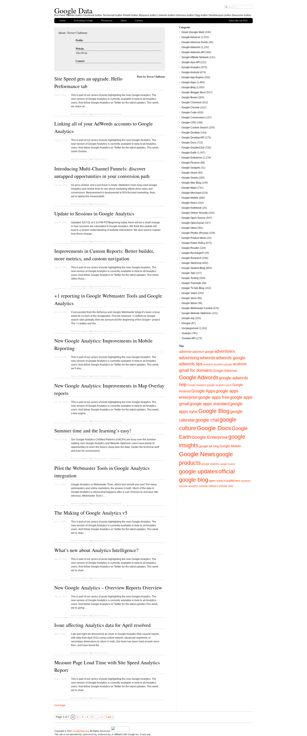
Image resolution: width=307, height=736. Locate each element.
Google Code (189, 112)
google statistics (211, 464)
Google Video (189, 293)
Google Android (190, 72)
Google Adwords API (193, 52)
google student (227, 464)
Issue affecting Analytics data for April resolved (102, 625)
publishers (233, 480)
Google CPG (188, 122)
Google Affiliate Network (195, 57)
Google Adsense (190, 37)
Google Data (73, 10)
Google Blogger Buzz (193, 92)
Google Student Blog (193, 268)
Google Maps (189, 187)
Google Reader (190, 248)
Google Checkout (191, 102)
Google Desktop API (192, 137)
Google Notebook (191, 207)
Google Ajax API (190, 62)
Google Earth (189, 152)
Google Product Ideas (193, 237)
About (124, 20)
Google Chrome (190, 107)
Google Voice (189, 298)
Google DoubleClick (192, 147)
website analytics (188, 486)
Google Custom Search (194, 127)
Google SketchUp (191, 263)
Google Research (191, 258)
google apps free (213, 397)
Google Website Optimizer (196, 313)
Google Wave (189, 303)
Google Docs (188, 142)
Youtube (186, 333)
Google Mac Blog (191, 182)
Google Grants (189, 177)
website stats (226, 486)
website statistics (208, 486)
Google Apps (188, 82)
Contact (139, 20)
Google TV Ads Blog (192, 288)
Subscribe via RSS (237, 20)
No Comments (82, 114)
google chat (207, 420)
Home (63, 20)
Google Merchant (191, 192)
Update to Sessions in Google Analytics (94, 213)
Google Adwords (190, 47)
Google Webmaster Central (196, 308)
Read (73, 114)
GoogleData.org (81, 731)
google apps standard (209, 403)
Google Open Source (193, 217)
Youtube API (188, 338)
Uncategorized (115, 114)
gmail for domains (195, 370)
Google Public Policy (193, 242)
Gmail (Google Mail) (192, 32)
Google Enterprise (191, 157)
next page (60, 705)
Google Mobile (189, 197)
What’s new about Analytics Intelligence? (96, 550)
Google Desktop (190, 132)
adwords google (230, 357)
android (239, 364)
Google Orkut (189, 227)
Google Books (189, 97)
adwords (207, 357)
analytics (208, 364)
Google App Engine (192, 77)
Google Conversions (193, 117)
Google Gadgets (190, 167)
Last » (109, 717)
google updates (198, 471)
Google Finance (190, 162)
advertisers (224, 351)
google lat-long (209, 446)
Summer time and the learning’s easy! (92, 430)
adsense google (203, 351)
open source (217, 480)
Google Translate (191, 283)
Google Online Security (194, 212)
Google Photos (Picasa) (194, 232)
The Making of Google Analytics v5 (90, 512)
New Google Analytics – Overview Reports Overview (108, 587)
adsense (185, 351)
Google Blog (188, 87)
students (246, 480)
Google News (189, 202)
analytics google (223, 364)
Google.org (187, 318)
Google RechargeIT (192, 253)
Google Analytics (101, 114)
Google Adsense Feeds (194, 42)
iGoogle (185, 323)
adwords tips (190, 364)
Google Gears (189, 172)
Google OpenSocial (192, 222)
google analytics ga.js (219, 385)
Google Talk (188, 273)
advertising (189, 357)
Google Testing (190, 278)
